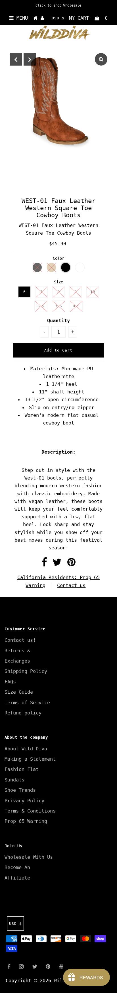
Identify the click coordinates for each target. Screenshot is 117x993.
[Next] (30, 59)
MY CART (88, 18)
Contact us (71, 585)
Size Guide (19, 692)
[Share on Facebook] (44, 564)
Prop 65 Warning (26, 821)
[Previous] (16, 59)
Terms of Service (27, 702)
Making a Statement (30, 759)
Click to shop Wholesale (58, 5)
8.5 (76, 306)
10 (92, 292)
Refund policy (23, 713)
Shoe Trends (20, 790)
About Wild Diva (26, 749)
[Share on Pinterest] (71, 564)
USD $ (58, 18)
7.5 (58, 306)
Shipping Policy (26, 671)
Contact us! (20, 640)
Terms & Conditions (30, 811)
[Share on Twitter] (57, 564)
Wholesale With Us (29, 857)
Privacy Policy (24, 800)
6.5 (40, 306)
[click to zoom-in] (101, 59)
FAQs (10, 682)
